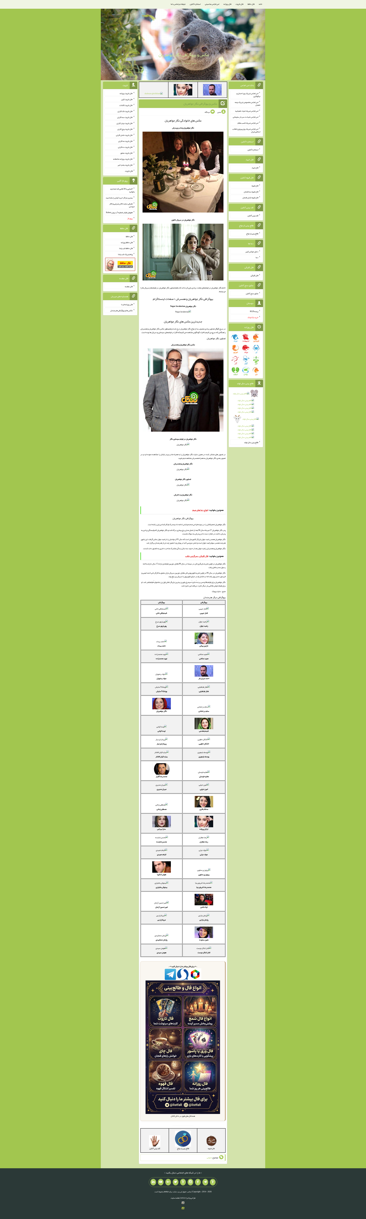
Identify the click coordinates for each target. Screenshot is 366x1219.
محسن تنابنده (161, 842)
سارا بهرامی (161, 829)
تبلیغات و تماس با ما (178, 4)
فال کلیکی (254, 275)
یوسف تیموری (204, 756)
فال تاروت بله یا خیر (125, 165)
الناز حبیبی (204, 613)
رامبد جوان (204, 626)
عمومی (209, 1158)
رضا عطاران (204, 842)
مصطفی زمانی (162, 809)
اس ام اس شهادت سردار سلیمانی (245, 117)
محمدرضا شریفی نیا (203, 887)
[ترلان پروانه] (183, 90)
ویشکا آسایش (161, 691)
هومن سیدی (161, 952)
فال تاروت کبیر (127, 99)
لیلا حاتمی (203, 907)
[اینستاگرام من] (190, 1182)
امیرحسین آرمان (161, 907)
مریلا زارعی (161, 920)
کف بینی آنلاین (252, 216)
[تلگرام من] (205, 1182)
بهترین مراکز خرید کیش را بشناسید (119, 198)
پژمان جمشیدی (161, 940)
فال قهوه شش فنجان (250, 198)
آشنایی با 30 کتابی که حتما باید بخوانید (122, 190)
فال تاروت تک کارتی (125, 111)
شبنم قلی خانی (161, 613)
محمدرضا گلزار (161, 776)
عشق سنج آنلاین (252, 293)
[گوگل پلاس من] (168, 1182)
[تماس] (183, 1182)
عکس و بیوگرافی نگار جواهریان (184, 54)
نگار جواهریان (161, 711)
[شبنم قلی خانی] (154, 94)
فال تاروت (239, 4)
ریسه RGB (254, 311)
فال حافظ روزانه (127, 242)
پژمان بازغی (203, 920)
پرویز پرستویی (203, 874)
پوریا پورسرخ (161, 626)
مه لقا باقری (203, 809)
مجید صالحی (203, 658)
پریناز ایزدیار (161, 744)
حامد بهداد (161, 646)
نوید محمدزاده (161, 658)
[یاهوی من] (213, 1182)
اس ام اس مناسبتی (212, 4)
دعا (257, 257)
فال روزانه (227, 4)
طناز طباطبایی (204, 691)
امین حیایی (204, 789)
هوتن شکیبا (161, 874)
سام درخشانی (203, 711)
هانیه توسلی (204, 776)
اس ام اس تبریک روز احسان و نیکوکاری (248, 94)
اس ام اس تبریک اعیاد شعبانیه (246, 111)
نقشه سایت (175, 1198)
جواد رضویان (161, 678)
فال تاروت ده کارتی (125, 147)
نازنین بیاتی (203, 646)
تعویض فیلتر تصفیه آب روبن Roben (119, 212)
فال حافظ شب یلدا (126, 248)
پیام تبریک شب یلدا (125, 254)
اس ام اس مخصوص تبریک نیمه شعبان (247, 103)
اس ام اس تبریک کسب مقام (248, 123)
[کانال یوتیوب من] (161, 1182)
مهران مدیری (161, 789)
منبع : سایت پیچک (219, 591)
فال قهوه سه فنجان (251, 192)
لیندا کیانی (161, 731)
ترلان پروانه (203, 829)
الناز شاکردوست (204, 952)
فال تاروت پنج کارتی (125, 129)
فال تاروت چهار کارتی (125, 123)
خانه (260, 4)
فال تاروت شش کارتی (124, 135)
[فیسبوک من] (198, 1182)
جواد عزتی (204, 854)
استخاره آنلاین (195, 4)
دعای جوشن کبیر (251, 251)
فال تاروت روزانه (126, 93)
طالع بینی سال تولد (251, 442)
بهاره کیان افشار (162, 756)
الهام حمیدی (161, 854)
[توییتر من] (175, 1182)
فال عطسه (129, 286)
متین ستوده (203, 940)
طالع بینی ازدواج (252, 234)
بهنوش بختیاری (161, 887)
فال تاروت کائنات (126, 105)
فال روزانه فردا (127, 304)
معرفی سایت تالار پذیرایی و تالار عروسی (122, 205)
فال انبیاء (254, 168)
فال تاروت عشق (126, 153)
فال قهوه (255, 186)
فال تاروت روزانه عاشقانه (123, 159)
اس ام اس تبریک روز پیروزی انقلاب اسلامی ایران (246, 130)
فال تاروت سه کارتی (125, 117)
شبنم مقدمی (204, 731)
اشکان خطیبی (204, 744)
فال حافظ (251, 4)
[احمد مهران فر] (212, 90)
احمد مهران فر (203, 678)
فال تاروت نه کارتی (125, 141)
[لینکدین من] (153, 1182)
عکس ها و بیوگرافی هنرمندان (121, 310)
